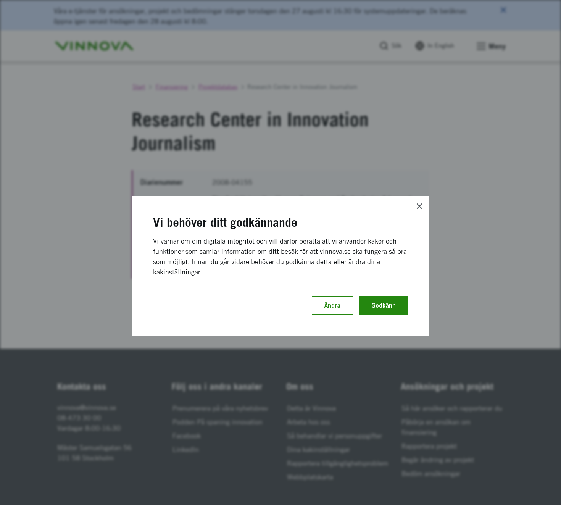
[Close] (419, 206)
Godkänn (383, 305)
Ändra (332, 305)
